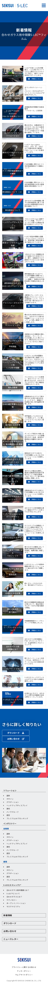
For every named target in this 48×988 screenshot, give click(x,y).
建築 (5, 861)
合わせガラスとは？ (14, 897)
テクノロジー (12, 900)
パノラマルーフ (13, 812)
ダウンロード (13, 732)
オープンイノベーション (16, 903)
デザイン (10, 799)
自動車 (6, 828)
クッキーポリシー (24, 971)
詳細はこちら (36, 79)
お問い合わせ (13, 738)
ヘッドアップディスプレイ (17, 805)
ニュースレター (10, 939)
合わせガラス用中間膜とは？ (18, 890)
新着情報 (7, 915)
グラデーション (13, 802)
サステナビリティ (13, 906)
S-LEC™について (13, 893)
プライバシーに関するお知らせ (24, 967)
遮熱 (8, 796)
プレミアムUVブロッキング (17, 818)
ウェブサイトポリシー (24, 975)
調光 (8, 809)
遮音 (8, 815)
